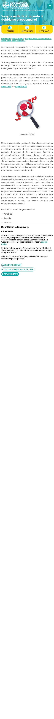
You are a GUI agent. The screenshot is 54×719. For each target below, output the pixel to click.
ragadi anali (21, 86)
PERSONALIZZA (10, 274)
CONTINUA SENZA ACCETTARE (17, 269)
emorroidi (6, 86)
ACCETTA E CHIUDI (11, 265)
